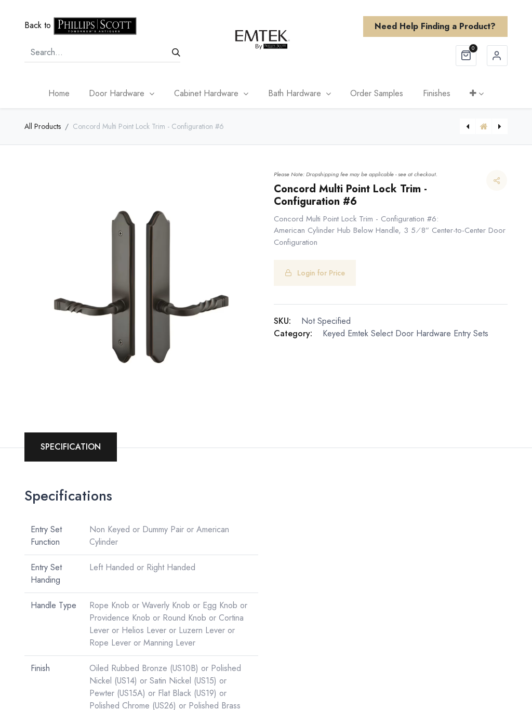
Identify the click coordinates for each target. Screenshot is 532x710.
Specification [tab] (71, 447)
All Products (42, 126)
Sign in (497, 55)
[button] (477, 93)
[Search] (176, 52)
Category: (293, 333)
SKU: (282, 321)
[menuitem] (59, 93)
